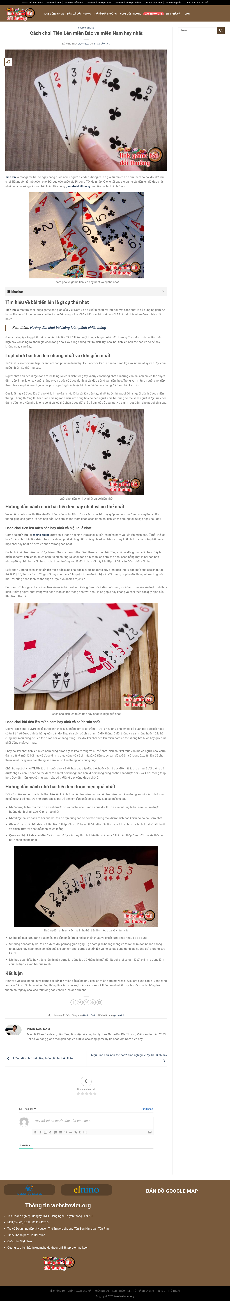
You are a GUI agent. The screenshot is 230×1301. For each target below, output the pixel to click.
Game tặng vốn (173, 2)
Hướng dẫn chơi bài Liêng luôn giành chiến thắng (42, 1058)
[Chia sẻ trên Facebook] (73, 1002)
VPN (187, 13)
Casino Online (153, 13)
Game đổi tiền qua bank (100, 2)
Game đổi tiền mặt (74, 2)
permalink (119, 1015)
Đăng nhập (146, 1108)
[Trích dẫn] (65, 1132)
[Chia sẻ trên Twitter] (80, 1002)
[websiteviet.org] (20, 13)
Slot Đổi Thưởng (130, 13)
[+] (85, 1132)
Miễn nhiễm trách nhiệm (110, 1291)
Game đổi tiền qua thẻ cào (129, 2)
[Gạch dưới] (45, 1132)
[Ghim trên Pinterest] (93, 1002)
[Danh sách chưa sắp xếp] (60, 1132)
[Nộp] (221, 30)
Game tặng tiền (154, 2)
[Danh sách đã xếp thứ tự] (55, 1132)
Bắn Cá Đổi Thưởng (79, 13)
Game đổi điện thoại (32, 2)
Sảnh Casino (146, 1291)
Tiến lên (10, 177)
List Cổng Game (54, 13)
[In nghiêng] (40, 1132)
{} (80, 1132)
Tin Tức (160, 1291)
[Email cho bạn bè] (86, 1002)
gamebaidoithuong (78, 186)
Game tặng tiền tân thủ (196, 2)
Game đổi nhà (54, 2)
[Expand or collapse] (163, 291)
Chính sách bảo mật (80, 1291)
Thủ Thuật (174, 1291)
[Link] (75, 1132)
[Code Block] (70, 1132)
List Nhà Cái (173, 13)
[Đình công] (50, 1132)
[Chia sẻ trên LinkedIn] (99, 1002)
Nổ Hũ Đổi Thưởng (106, 13)
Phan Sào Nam (102, 44)
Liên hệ (131, 1291)
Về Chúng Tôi (57, 1291)
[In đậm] (35, 1132)
